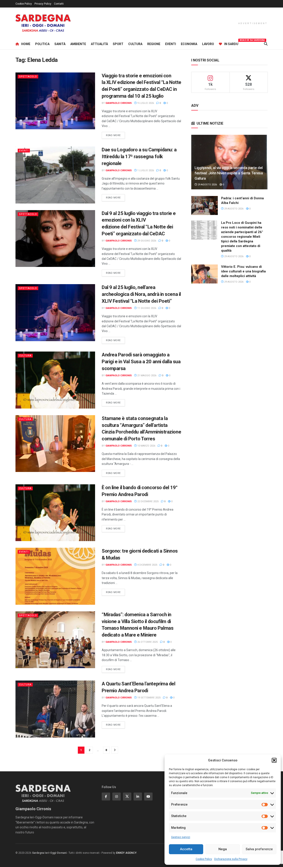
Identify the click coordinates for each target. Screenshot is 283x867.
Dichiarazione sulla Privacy (230, 859)
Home (25, 44)
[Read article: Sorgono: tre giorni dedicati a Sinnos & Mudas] (55, 576)
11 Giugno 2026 (146, 308)
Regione (153, 44)
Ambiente (78, 44)
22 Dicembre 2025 (148, 501)
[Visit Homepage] (43, 23)
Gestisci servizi (180, 837)
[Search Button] (266, 43)
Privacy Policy (42, 3)
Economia (189, 44)
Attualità (99, 44)
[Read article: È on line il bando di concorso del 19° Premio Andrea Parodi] (55, 512)
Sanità (59, 44)
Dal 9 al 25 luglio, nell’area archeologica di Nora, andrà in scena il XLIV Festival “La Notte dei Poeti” (141, 294)
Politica (42, 44)
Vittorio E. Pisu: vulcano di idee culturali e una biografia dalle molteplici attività (243, 271)
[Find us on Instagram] (116, 796)
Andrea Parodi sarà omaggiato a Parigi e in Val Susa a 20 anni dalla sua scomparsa (141, 361)
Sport (118, 44)
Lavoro (208, 44)
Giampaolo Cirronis (118, 103)
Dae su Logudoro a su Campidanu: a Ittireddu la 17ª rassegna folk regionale (139, 156)
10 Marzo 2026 (146, 445)
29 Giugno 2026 (146, 240)
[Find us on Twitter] (127, 796)
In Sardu (231, 43)
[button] (274, 760)
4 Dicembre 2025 (147, 564)
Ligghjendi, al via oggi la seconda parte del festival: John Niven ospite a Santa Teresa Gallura (229, 173)
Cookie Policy (204, 859)
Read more (115, 135)
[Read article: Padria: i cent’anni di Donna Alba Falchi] (204, 205)
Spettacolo (28, 76)
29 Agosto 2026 (207, 184)
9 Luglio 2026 (145, 103)
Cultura (135, 44)
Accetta (186, 849)
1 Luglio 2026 (145, 170)
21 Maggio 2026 (146, 375)
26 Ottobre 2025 (147, 642)
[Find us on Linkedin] (138, 796)
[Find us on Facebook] (106, 796)
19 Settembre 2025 (149, 697)
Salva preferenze (259, 849)
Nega (222, 849)
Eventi (170, 44)
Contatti (59, 3)
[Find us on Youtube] (148, 796)
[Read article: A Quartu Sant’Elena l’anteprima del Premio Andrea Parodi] (55, 709)
